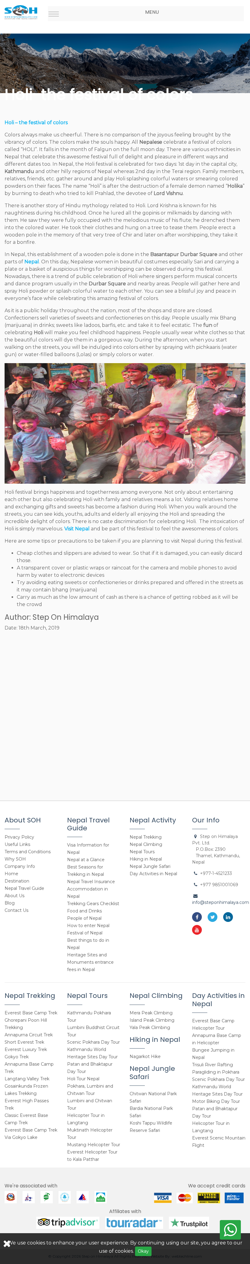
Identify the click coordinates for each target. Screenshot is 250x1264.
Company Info (20, 866)
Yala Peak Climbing (150, 1027)
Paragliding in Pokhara (215, 1072)
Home (11, 873)
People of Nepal (84, 918)
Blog (10, 903)
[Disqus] (125, 713)
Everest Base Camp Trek (31, 1013)
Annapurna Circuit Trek (29, 1035)
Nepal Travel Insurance (91, 881)
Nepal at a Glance (86, 859)
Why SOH (15, 859)
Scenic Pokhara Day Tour (93, 1042)
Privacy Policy (19, 837)
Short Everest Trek (24, 1042)
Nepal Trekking (146, 837)
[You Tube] (197, 930)
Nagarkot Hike (145, 1056)
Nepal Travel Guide (24, 888)
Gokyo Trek (17, 1057)
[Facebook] (197, 917)
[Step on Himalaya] (21, 10)
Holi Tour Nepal (83, 1079)
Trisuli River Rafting (212, 1064)
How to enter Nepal (88, 925)
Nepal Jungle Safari (150, 866)
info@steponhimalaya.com (220, 902)
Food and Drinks (84, 911)
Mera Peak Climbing (151, 1013)
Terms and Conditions (28, 851)
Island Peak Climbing (152, 1020)
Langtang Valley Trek (27, 1079)
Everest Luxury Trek (26, 1049)
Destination (17, 881)
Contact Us (16, 910)
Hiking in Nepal (146, 859)
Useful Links (17, 844)
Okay (143, 1251)
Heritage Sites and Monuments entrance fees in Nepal (90, 962)
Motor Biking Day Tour (216, 1101)
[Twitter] (212, 917)
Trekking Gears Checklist (93, 903)
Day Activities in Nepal (153, 873)
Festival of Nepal (84, 933)
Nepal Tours (142, 851)
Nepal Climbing (146, 844)
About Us (14, 895)
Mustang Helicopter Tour (93, 1144)
